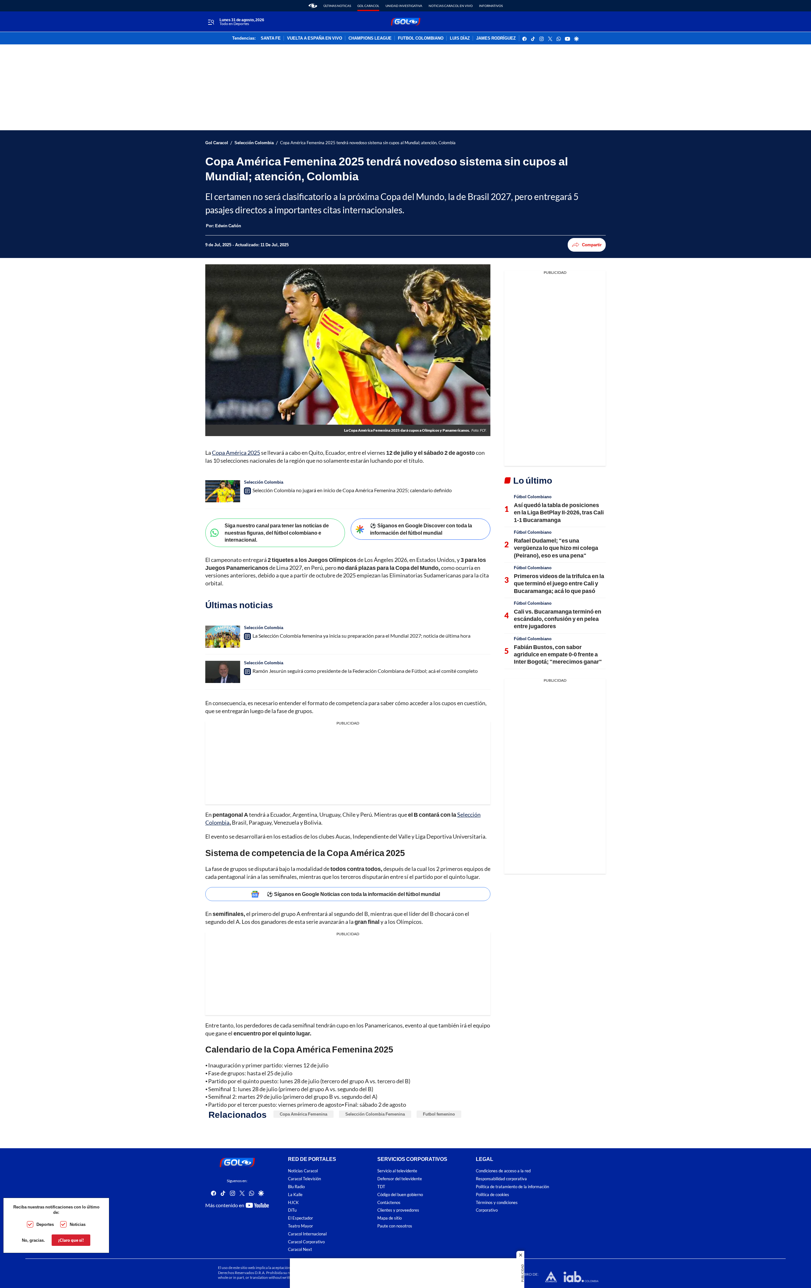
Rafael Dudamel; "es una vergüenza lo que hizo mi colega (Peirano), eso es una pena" (556, 548)
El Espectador (300, 1218)
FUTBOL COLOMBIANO (421, 38)
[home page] (313, 5)
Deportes (45, 1224)
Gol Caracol (368, 5)
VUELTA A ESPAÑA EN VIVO (314, 38)
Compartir (592, 244)
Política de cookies (492, 1195)
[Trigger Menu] (210, 22)
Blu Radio (296, 1187)
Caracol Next (300, 1249)
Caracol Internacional (307, 1234)
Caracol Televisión (304, 1179)
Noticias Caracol (303, 1171)
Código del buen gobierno (400, 1195)
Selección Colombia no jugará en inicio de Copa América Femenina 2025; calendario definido (352, 490)
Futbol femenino (439, 1114)
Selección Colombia (254, 143)
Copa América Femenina (303, 1114)
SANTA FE (271, 38)
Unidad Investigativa (404, 5)
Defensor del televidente (399, 1179)
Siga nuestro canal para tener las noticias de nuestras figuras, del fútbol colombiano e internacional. (277, 532)
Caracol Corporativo (306, 1242)
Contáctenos (388, 1202)
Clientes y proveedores (398, 1210)
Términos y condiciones (497, 1202)
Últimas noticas (337, 5)
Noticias (78, 1224)
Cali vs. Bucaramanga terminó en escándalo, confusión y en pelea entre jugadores (557, 619)
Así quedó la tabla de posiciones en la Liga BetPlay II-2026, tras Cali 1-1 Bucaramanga (559, 512)
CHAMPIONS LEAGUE (370, 38)
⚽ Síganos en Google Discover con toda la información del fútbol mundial (421, 529)
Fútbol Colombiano (533, 496)
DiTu (292, 1210)
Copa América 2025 (236, 452)
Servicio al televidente (397, 1171)
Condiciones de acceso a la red (503, 1171)
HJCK (293, 1202)
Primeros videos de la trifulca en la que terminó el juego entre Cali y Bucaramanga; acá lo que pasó (559, 583)
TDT (381, 1187)
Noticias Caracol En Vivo (451, 5)
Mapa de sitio (389, 1218)
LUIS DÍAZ (460, 38)
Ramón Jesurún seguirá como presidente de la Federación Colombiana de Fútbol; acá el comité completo (365, 671)
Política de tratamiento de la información (512, 1187)
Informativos (491, 5)
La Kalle (295, 1195)
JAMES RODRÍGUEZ (496, 38)
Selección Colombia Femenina (375, 1114)
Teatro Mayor (300, 1226)
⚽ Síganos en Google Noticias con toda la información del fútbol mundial (353, 894)
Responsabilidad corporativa (501, 1179)
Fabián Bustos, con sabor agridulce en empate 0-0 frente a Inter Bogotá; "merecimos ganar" (558, 654)
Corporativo (487, 1210)
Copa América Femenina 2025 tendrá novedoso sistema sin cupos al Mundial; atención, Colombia (368, 143)
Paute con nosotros (394, 1226)
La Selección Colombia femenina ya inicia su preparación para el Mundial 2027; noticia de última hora (361, 636)
